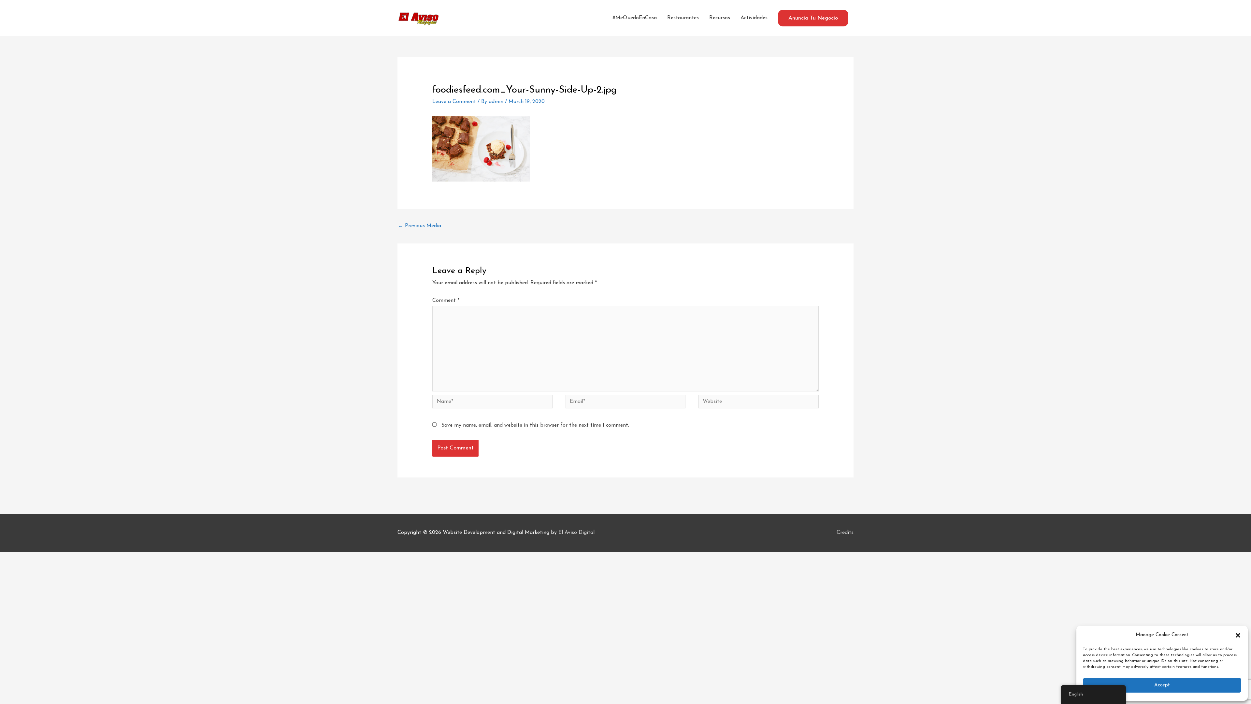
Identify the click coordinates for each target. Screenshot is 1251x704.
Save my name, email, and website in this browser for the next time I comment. (535, 425)
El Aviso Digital (576, 532)
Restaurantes (683, 18)
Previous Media (419, 225)
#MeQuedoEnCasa (634, 18)
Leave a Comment (454, 101)
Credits (845, 532)
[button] (1238, 635)
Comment (445, 300)
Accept (1162, 685)
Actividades (754, 18)
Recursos (719, 18)
